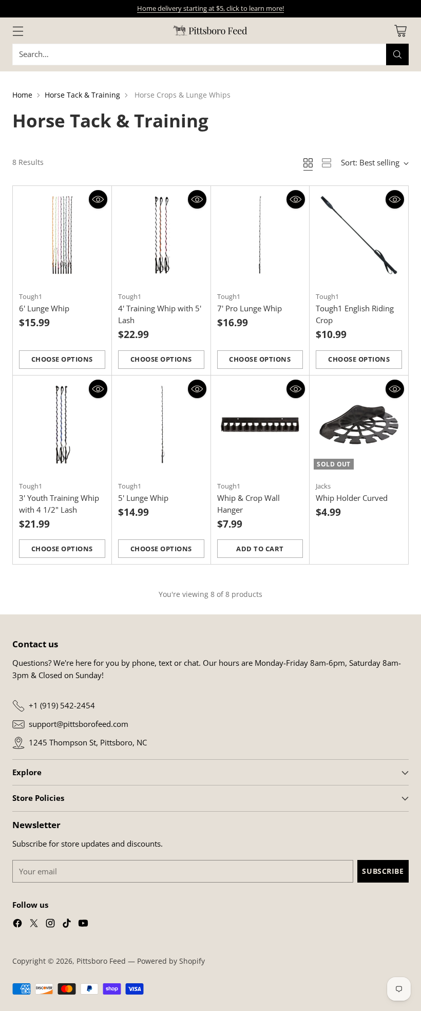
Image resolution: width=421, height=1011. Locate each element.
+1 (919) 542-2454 (62, 705)
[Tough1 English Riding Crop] (359, 235)
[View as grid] (308, 163)
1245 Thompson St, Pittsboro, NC (88, 742)
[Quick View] (98, 199)
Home (22, 95)
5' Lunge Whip (143, 497)
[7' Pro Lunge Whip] (260, 235)
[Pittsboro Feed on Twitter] (34, 924)
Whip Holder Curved (352, 497)
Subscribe (383, 871)
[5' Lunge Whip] (161, 425)
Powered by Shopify (171, 961)
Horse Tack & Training (82, 95)
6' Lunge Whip (44, 308)
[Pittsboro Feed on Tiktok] (67, 924)
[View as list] (326, 163)
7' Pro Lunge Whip (249, 308)
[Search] (397, 54)
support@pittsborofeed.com (78, 723)
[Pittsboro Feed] (210, 31)
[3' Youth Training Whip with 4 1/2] (62, 425)
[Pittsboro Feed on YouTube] (83, 924)
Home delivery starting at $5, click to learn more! (210, 8)
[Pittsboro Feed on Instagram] (50, 924)
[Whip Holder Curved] (359, 425)
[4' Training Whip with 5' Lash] (161, 235)
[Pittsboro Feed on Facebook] (17, 924)
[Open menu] (17, 30)
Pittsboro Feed (101, 961)
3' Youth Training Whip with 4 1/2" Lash (59, 503)
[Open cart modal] (400, 30)
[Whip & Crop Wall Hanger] (260, 425)
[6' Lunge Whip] (62, 235)
